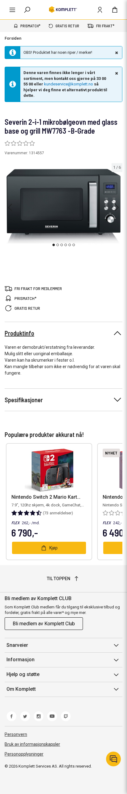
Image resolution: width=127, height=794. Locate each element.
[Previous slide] (9, 207)
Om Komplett (21, 689)
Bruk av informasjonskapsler (32, 744)
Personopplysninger (24, 754)
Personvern (16, 734)
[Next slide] (116, 207)
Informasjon (20, 659)
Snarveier (17, 645)
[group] (63, 206)
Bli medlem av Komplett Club (44, 624)
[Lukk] (116, 52)
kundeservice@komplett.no (68, 84)
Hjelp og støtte (22, 674)
